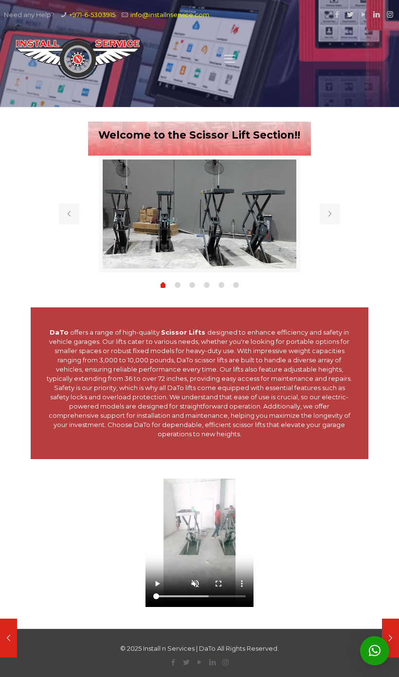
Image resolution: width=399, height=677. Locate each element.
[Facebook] (337, 14)
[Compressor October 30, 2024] (8, 638)
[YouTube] (364, 14)
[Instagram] (390, 14)
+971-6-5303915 (92, 14)
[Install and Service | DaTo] (78, 59)
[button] (374, 650)
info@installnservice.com (169, 14)
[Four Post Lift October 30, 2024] (390, 638)
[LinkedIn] (377, 14)
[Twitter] (350, 14)
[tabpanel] (199, 214)
